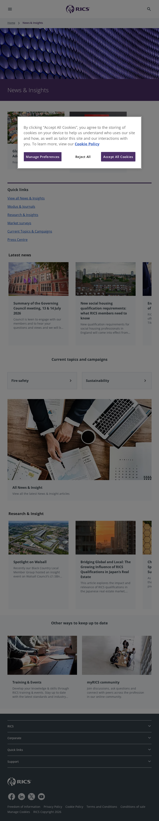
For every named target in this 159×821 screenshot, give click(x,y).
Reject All (83, 157)
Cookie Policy (87, 143)
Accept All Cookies (118, 157)
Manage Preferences (42, 157)
